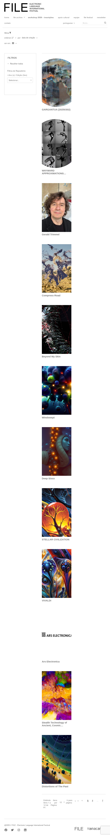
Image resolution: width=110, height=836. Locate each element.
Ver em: (7, 43)
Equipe (76, 17)
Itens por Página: (54, 802)
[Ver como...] (5, 48)
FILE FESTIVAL (88, 17)
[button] (82, 800)
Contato (7, 23)
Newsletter (101, 17)
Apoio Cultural (63, 17)
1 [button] (87, 801)
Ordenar (7, 37)
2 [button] (92, 801)
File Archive (18, 17)
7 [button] (102, 801)
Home (6, 17)
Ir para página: (69, 801)
